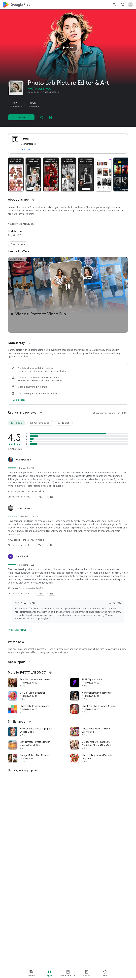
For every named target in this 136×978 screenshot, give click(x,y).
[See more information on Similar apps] (30, 722)
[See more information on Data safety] (29, 343)
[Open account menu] (130, 5)
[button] (16, 174)
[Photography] (18, 244)
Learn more (27, 149)
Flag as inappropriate (23, 770)
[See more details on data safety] (19, 400)
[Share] (41, 117)
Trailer (67, 48)
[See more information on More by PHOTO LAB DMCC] (50, 673)
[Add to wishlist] (50, 117)
